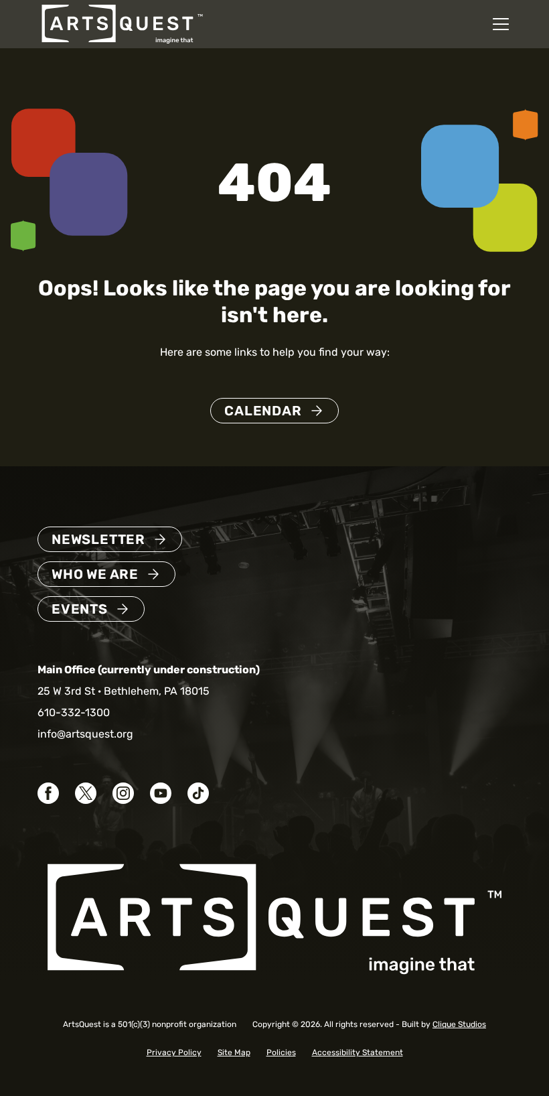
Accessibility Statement (357, 1052)
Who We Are (95, 574)
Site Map (234, 1052)
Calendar (262, 411)
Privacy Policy (174, 1052)
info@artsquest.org (85, 734)
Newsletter (98, 539)
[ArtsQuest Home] (122, 23)
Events (80, 609)
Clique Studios (459, 1024)
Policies (281, 1052)
